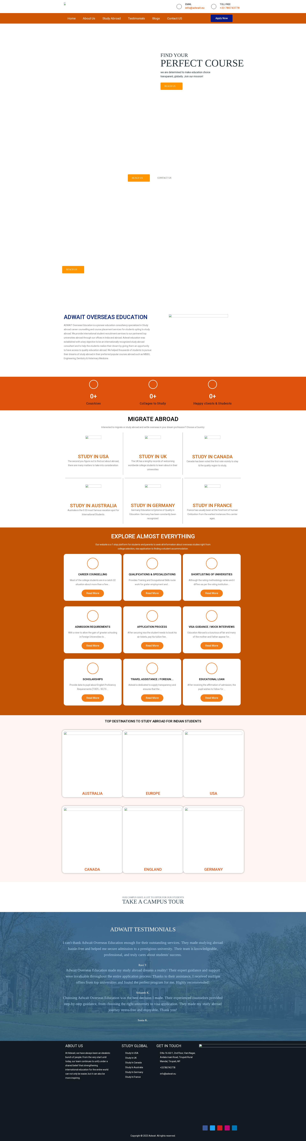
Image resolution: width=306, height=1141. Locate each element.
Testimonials (136, 18)
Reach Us (169, 86)
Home (71, 18)
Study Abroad (111, 18)
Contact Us (164, 178)
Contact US (174, 18)
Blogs (156, 18)
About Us (89, 18)
